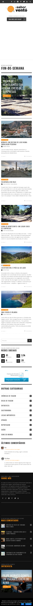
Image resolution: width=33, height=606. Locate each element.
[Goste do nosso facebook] (18, 356)
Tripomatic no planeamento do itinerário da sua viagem (16, 553)
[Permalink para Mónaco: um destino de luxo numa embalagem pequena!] (16, 129)
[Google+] (14, 1)
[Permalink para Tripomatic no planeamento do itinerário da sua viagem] (3, 553)
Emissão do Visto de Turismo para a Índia (15, 526)
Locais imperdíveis (8, 415)
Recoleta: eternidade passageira (12, 460)
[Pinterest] (20, 1)
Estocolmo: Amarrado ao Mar (15, 546)
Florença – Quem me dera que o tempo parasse (16, 533)
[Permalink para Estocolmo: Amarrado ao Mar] (3, 546)
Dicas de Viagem (7, 400)
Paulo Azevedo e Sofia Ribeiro (10, 184)
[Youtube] (26, 1)
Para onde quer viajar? (16, 19)
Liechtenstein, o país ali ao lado (13, 268)
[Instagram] (17, 1)
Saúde (3, 429)
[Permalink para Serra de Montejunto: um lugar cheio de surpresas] (16, 213)
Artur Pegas (6, 270)
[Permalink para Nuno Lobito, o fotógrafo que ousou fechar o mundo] (3, 539)
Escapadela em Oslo (8, 182)
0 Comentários (28, 156)
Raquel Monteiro (7, 314)
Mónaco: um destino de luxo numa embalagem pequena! (14, 143)
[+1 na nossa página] (18, 361)
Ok (22, 604)
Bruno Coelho (6, 146)
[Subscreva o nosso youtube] (3, 361)
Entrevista (5, 405)
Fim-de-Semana (5, 140)
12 (30, 532)
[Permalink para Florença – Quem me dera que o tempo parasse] (3, 532)
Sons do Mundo (7, 434)
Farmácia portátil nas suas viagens (13, 449)
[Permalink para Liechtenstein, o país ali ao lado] (16, 255)
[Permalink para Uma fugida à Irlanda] (16, 299)
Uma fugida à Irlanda (9, 312)
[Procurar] (3, 1)
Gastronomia (6, 410)
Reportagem (5, 425)
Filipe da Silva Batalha (8, 230)
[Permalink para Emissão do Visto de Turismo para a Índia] (3, 525)
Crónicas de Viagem (8, 396)
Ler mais (3, 156)
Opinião (4, 420)
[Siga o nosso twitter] (3, 356)
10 (30, 539)
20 (30, 525)
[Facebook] (11, 1)
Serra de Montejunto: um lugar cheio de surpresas (15, 227)
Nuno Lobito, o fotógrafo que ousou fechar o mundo (16, 540)
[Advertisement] (16, 40)
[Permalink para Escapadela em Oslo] (16, 169)
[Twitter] (23, 1)
